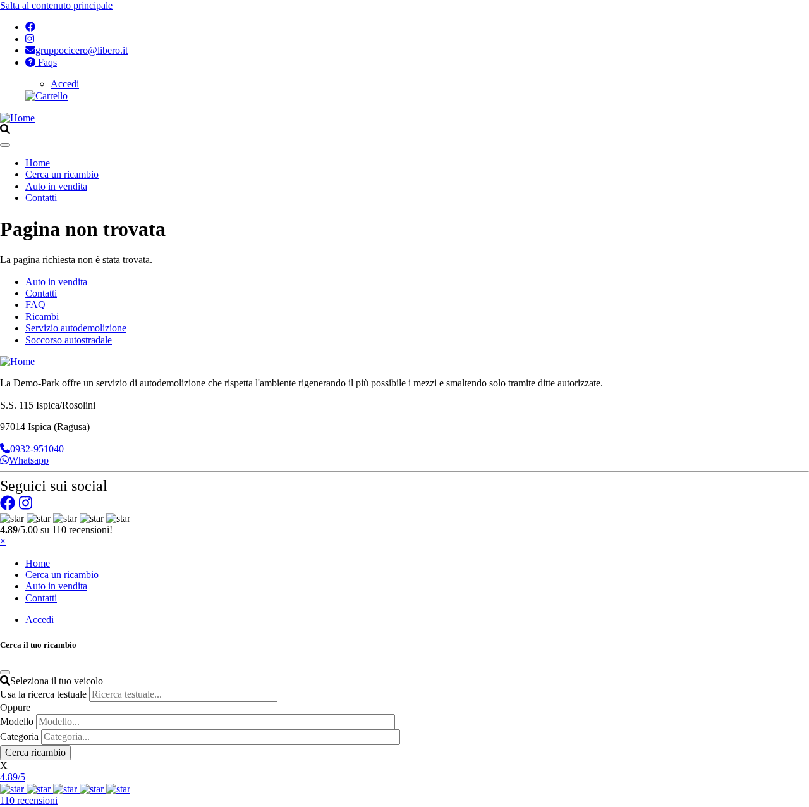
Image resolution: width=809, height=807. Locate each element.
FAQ (35, 304)
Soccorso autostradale (68, 340)
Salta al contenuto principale (56, 5)
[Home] (17, 118)
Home (37, 162)
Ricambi (42, 316)
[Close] (5, 672)
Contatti (41, 197)
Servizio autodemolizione (75, 328)
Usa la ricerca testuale (43, 694)
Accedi (65, 83)
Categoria (19, 736)
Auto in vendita (56, 186)
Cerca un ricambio (62, 174)
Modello (16, 721)
